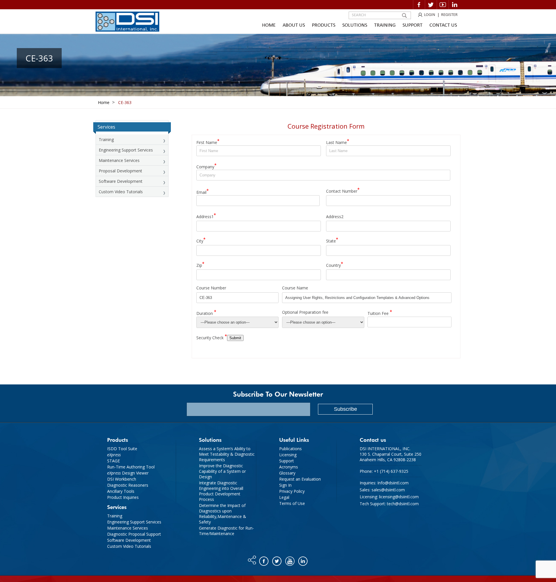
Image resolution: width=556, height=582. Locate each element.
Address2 (334, 216)
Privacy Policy (292, 491)
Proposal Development (120, 171)
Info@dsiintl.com (393, 483)
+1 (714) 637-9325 (391, 471)
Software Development (120, 181)
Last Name (337, 141)
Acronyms (288, 467)
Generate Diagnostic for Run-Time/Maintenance (226, 530)
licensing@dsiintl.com (399, 496)
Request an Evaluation (300, 479)
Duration (206, 312)
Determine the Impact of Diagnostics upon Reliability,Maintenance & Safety (222, 514)
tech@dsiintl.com (403, 503)
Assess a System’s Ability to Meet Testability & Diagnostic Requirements (227, 454)
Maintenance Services (119, 160)
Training (385, 25)
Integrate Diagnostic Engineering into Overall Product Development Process (221, 491)
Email (202, 191)
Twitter (431, 4)
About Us (294, 25)
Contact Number (343, 190)
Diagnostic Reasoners (127, 485)
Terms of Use (292, 503)
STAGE (113, 461)
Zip (200, 264)
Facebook (419, 4)
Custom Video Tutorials (121, 191)
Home (269, 25)
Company (206, 165)
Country (334, 264)
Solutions (354, 25)
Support (413, 25)
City (201, 240)
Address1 (206, 215)
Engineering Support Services (126, 150)
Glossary (287, 473)
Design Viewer (128, 473)
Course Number (211, 288)
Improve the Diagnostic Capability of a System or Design (222, 471)
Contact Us (443, 25)
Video (443, 4)
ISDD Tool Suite (122, 448)
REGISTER (449, 15)
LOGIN (429, 15)
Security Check (211, 336)
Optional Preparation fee (305, 312)
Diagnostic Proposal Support (134, 534)
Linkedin (455, 4)
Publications (290, 448)
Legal (284, 497)
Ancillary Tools (120, 491)
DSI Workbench (121, 479)
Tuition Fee (379, 312)
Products (323, 25)
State (332, 240)
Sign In (285, 485)
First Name (208, 141)
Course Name (295, 288)
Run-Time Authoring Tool (131, 467)
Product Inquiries (123, 497)
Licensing (288, 454)
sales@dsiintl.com (388, 489)
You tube (290, 560)
